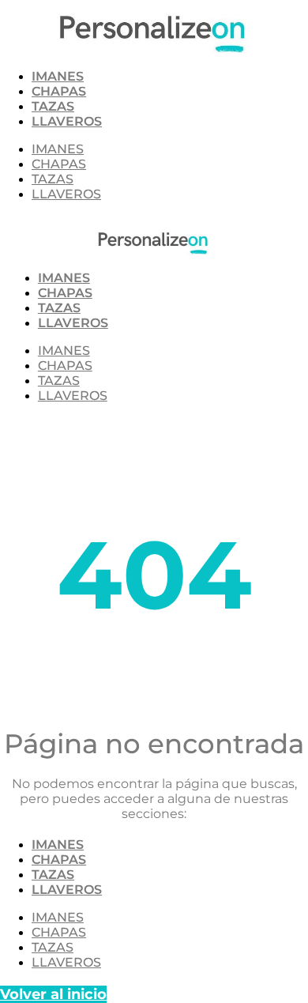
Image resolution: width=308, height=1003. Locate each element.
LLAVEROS (67, 121)
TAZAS (53, 106)
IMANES (58, 76)
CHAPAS (59, 91)
